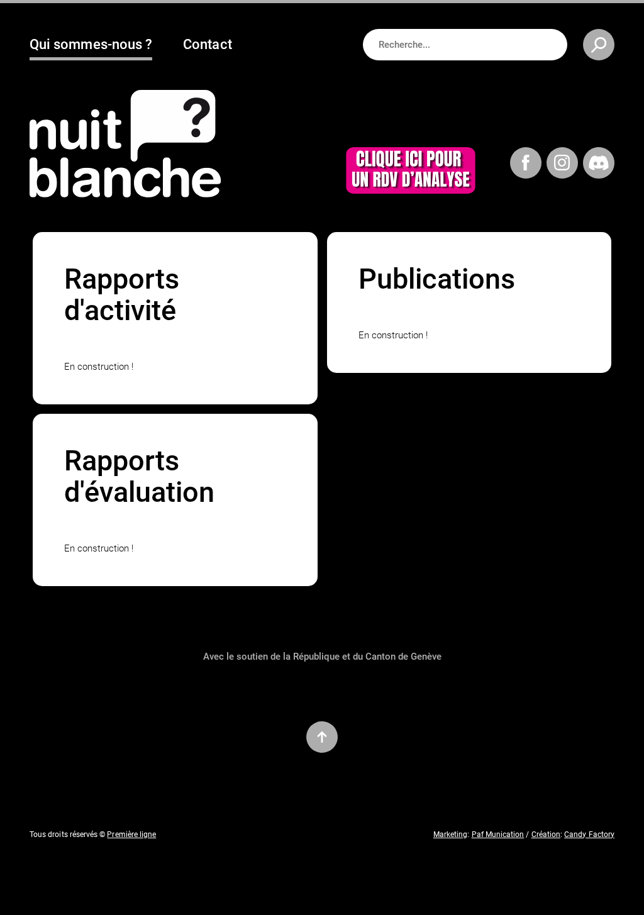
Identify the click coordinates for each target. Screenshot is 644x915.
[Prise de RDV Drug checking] (410, 172)
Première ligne (131, 834)
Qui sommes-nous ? (91, 44)
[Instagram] (562, 164)
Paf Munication (498, 834)
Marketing (450, 834)
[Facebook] (525, 164)
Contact (207, 44)
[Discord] (598, 164)
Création (545, 834)
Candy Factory (589, 834)
